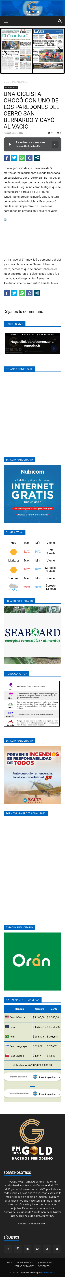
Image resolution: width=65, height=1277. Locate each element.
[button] (6, 21)
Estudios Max (48, 1272)
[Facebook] (8, 1249)
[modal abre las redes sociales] (37, 157)
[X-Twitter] (47, 1249)
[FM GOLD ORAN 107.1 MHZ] (32, 8)
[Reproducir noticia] (10, 144)
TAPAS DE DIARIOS (25, 1266)
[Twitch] (37, 1249)
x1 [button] (55, 144)
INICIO (10, 1262)
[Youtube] (56, 1249)
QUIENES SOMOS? (46, 1262)
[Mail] (27, 1249)
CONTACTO (43, 1266)
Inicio (6, 81)
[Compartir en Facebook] (7, 157)
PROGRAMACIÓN (25, 1262)
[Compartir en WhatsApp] (22, 157)
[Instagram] (17, 1249)
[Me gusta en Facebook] (29, 157)
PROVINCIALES (19, 81)
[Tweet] (14, 157)
